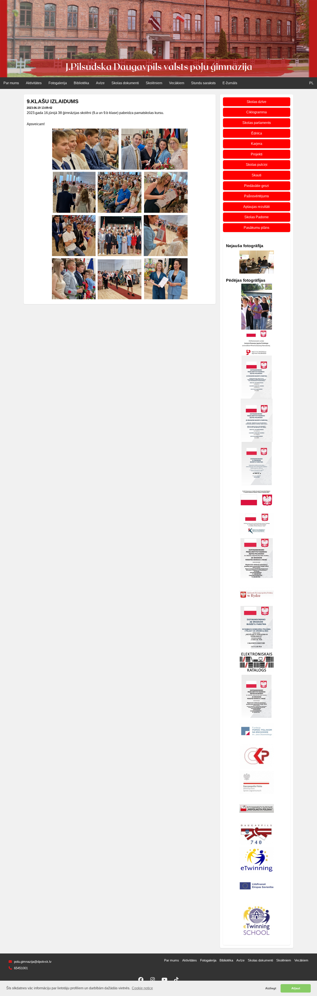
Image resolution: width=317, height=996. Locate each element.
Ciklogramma (256, 112)
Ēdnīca (256, 133)
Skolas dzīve (256, 102)
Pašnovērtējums (256, 196)
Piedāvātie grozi (256, 186)
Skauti (256, 175)
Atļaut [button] (295, 988)
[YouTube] (164, 979)
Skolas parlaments (256, 123)
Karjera (256, 143)
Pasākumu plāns (256, 227)
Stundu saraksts (203, 83)
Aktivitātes (34, 83)
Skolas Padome (256, 217)
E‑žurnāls (230, 83)
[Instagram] (152, 979)
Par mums (11, 83)
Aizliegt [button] (270, 988)
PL (311, 83)
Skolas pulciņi (256, 164)
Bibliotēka (81, 83)
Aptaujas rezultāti (256, 207)
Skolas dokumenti (125, 83)
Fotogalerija (58, 83)
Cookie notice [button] (142, 988)
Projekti (256, 154)
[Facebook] (141, 979)
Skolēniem (154, 83)
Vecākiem (176, 83)
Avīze (100, 83)
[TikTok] (176, 979)
